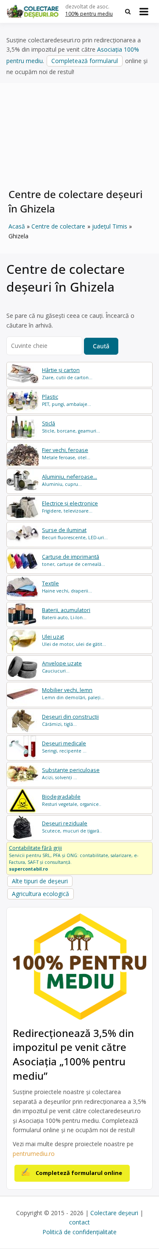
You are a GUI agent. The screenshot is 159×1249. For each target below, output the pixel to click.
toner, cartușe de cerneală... (73, 560)
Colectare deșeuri (114, 1213)
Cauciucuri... (62, 667)
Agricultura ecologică (40, 894)
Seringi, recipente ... (64, 747)
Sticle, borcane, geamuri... (71, 427)
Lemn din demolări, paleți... (73, 693)
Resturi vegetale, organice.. (71, 800)
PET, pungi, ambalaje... (66, 400)
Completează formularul (84, 61)
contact (79, 1222)
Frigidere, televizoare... (70, 507)
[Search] (128, 11)
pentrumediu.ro (34, 1154)
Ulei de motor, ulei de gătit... (74, 640)
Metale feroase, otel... (66, 453)
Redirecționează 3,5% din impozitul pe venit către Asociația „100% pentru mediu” (73, 1054)
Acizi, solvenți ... (71, 773)
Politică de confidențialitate (79, 1232)
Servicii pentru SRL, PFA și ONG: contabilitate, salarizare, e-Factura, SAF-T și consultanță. (73, 857)
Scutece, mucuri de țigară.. (72, 827)
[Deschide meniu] (144, 11)
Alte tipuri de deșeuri (40, 881)
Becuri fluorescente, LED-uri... (75, 533)
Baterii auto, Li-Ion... (66, 613)
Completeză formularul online (79, 1173)
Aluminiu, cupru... (69, 480)
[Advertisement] (79, 141)
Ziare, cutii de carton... (67, 373)
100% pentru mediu (89, 13)
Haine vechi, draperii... (67, 587)
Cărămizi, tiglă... (70, 720)
